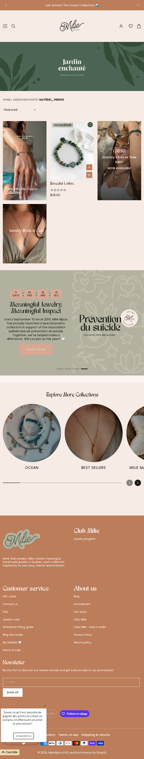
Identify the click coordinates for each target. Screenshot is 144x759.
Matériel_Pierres (51, 100)
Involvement (82, 604)
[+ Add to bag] (89, 167)
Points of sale (12, 650)
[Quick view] (89, 175)
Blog (77, 596)
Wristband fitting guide (18, 627)
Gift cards (9, 596)
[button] (6, 5)
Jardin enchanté (25, 100)
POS (65, 752)
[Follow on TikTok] (23, 572)
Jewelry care (11, 619)
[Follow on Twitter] (5, 572)
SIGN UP (13, 692)
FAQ (5, 612)
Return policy (82, 642)
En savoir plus (23, 736)
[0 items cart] (139, 26)
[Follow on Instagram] (16, 572)
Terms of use (68, 735)
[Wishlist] (130, 26)
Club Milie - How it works (90, 627)
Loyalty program (85, 539)
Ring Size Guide (13, 635)
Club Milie (80, 619)
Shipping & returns (95, 735)
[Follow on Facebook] (10, 572)
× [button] (45, 706)
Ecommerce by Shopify (90, 752)
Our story (80, 612)
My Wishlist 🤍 (12, 642)
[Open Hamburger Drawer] (5, 26)
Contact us (10, 604)
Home (7, 100)
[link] (32, 438)
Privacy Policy (83, 635)
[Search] (13, 26)
